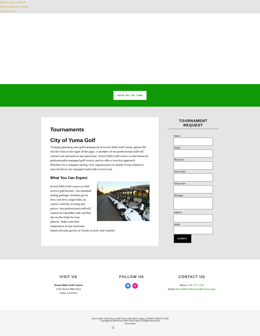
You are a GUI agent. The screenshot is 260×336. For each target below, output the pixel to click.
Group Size (180, 183)
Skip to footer (8, 11)
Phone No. (179, 159)
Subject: (178, 212)
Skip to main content (13, 2)
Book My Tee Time (130, 95)
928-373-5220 (196, 285)
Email (177, 224)
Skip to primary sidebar (14, 6)
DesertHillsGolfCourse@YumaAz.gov (195, 289)
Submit (182, 238)
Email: (177, 147)
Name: (177, 135)
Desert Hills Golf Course (130, 48)
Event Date (180, 171)
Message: (179, 195)
